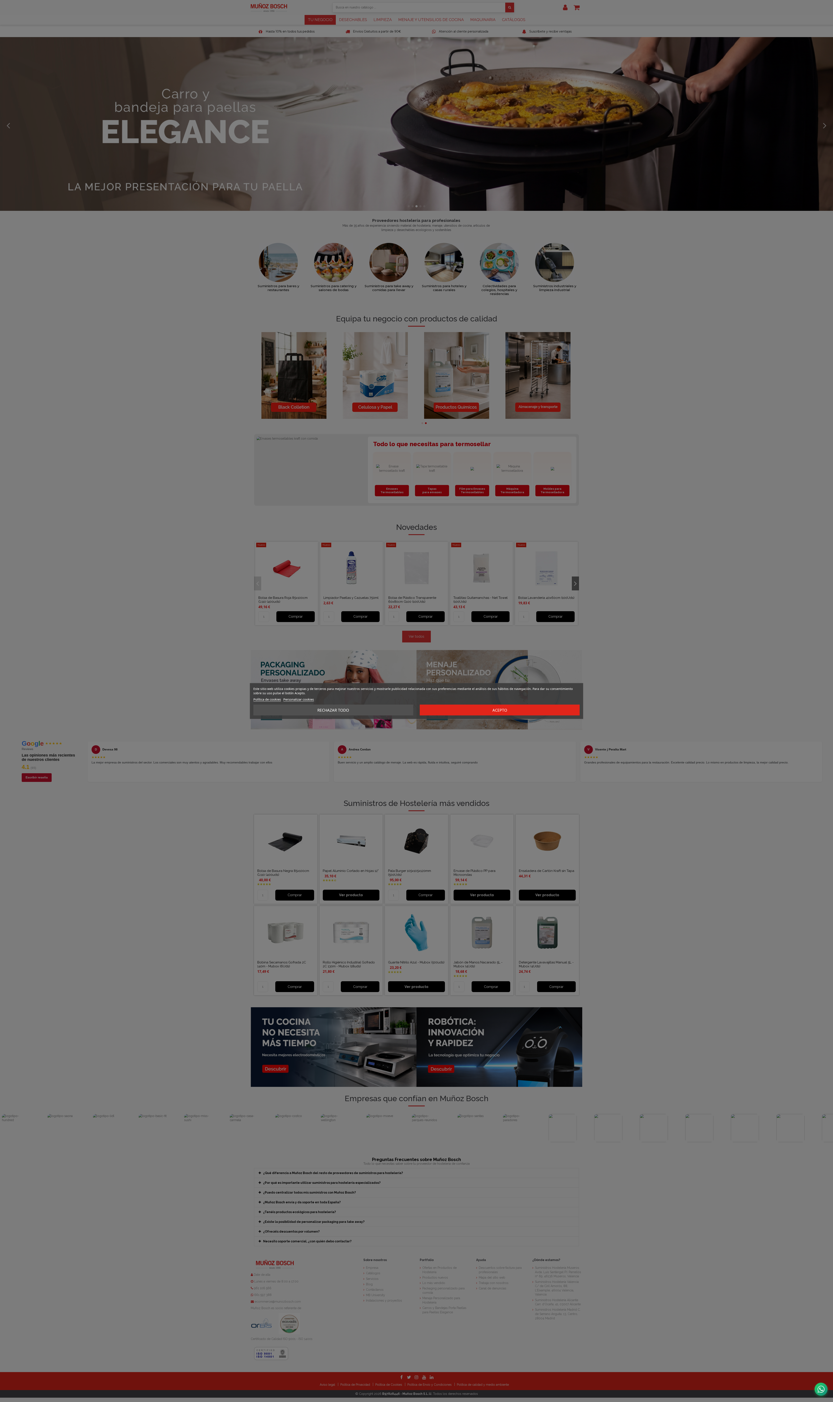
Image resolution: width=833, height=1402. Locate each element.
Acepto (499, 710)
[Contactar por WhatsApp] (821, 1389)
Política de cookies (267, 699)
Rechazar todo (333, 710)
